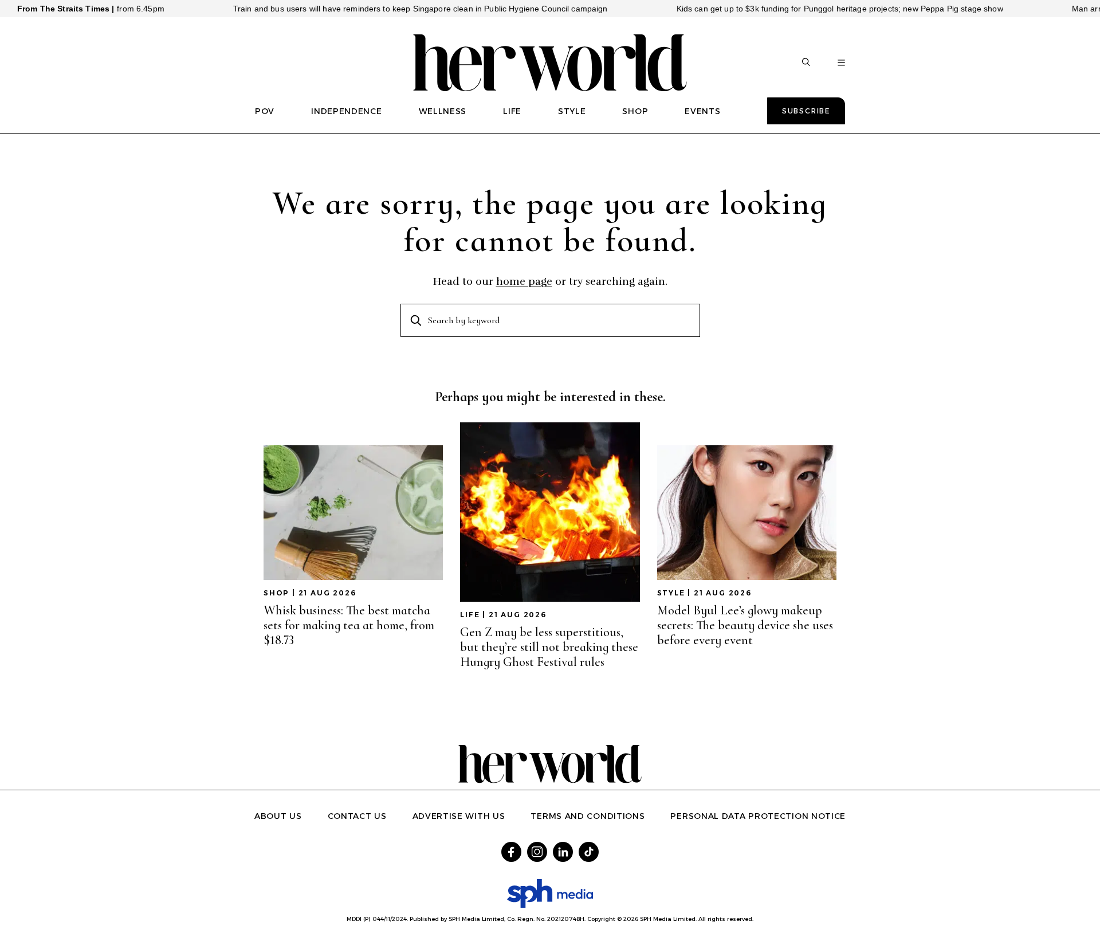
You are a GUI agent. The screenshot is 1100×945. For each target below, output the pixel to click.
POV (264, 111)
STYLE (572, 111)
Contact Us (357, 816)
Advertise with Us (458, 816)
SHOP (635, 111)
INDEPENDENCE (346, 111)
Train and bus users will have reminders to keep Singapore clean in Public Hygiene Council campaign (397, 8)
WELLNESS (443, 111)
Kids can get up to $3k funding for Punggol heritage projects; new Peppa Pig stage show (817, 8)
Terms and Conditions (588, 816)
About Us (278, 816)
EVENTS (702, 111)
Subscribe (806, 111)
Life (470, 614)
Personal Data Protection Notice (758, 816)
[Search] (806, 63)
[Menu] (841, 63)
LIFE (512, 111)
